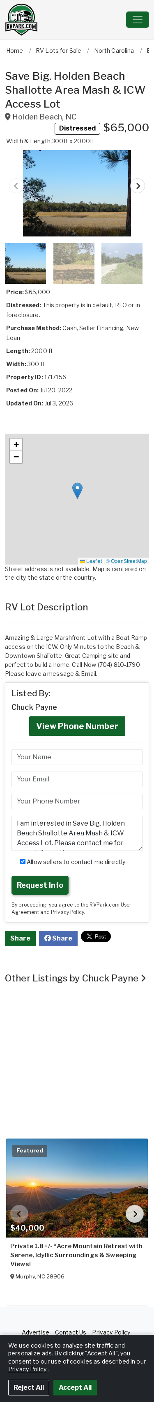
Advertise (35, 1332)
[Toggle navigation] (137, 19)
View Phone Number (77, 726)
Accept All (75, 1387)
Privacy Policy (67, 912)
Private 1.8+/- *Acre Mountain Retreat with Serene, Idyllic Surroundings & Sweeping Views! (76, 1255)
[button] (77, 193)
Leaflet (93, 560)
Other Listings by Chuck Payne (72, 978)
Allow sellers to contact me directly (75, 861)
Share (20, 938)
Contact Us (70, 1332)
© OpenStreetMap (126, 560)
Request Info (40, 885)
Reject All (29, 1387)
